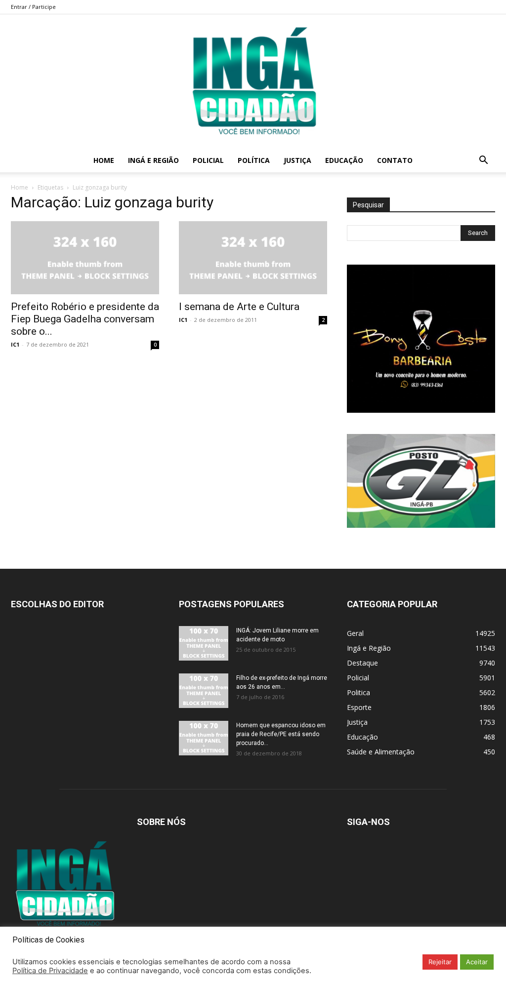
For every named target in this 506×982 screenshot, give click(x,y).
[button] (483, 161)
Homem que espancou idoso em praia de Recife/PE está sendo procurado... (281, 734)
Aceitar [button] (477, 962)
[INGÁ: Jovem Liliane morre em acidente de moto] (203, 643)
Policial (208, 160)
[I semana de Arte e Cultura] (253, 257)
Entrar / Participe (33, 6)
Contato (395, 160)
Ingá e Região (153, 160)
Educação (344, 160)
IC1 (15, 344)
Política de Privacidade (50, 970)
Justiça (297, 160)
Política (254, 160)
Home (103, 160)
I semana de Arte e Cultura (239, 307)
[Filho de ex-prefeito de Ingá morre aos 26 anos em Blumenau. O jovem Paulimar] (203, 690)
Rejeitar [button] (440, 962)
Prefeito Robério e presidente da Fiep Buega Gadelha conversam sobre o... (85, 319)
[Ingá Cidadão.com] (253, 81)
